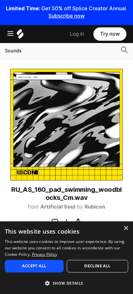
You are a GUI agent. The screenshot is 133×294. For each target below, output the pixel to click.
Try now (110, 34)
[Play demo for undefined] (66, 124)
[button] (66, 283)
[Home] (20, 35)
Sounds (13, 50)
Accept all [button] (34, 266)
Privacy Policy (44, 254)
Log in (77, 34)
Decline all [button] (97, 266)
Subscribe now (66, 16)
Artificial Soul (57, 207)
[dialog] (66, 257)
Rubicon (95, 207)
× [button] (125, 228)
